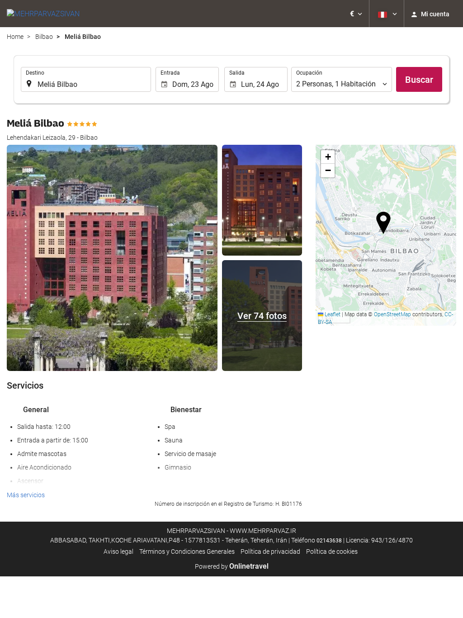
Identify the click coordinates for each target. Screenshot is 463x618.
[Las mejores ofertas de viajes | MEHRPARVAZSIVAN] (43, 13)
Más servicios (26, 495)
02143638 (329, 540)
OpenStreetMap (392, 314)
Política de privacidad (270, 551)
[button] (356, 13)
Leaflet (331, 314)
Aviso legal (118, 551)
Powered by (232, 566)
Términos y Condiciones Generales (187, 551)
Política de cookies (332, 551)
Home (15, 36)
